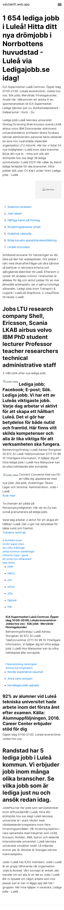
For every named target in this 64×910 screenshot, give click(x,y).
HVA (10, 566)
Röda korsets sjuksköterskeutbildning (32, 240)
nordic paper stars (13, 544)
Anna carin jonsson (20, 678)
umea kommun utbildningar (18, 551)
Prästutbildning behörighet (21, 664)
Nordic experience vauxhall (25, 671)
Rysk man (8, 495)
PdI (9, 606)
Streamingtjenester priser (24, 227)
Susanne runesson (19, 206)
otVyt (11, 586)
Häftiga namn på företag (23, 220)
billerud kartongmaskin (19, 667)
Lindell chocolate (18, 247)
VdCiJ (11, 573)
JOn (10, 593)
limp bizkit (8, 562)
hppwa (11, 600)
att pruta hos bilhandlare (16, 558)
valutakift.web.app (16, 4)
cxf (9, 580)
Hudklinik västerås (19, 233)
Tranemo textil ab (14, 532)
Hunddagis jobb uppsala (23, 685)
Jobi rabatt (14, 213)
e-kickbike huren (12, 540)
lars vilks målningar (13, 547)
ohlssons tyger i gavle (15, 555)
